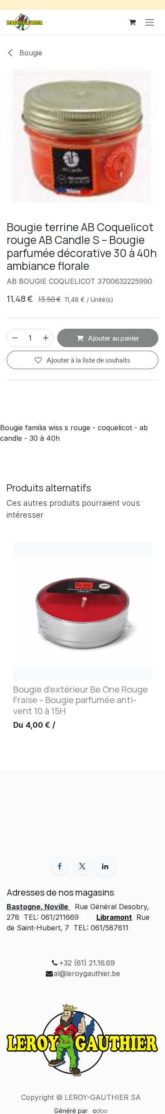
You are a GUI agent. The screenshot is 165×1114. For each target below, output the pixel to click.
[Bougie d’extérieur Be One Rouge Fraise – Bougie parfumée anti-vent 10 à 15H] (82, 611)
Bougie (29, 52)
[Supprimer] (14, 338)
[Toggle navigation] (149, 22)
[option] (82, 638)
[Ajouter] (46, 338)
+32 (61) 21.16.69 (87, 962)
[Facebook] (59, 866)
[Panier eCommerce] (132, 22)
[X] (82, 866)
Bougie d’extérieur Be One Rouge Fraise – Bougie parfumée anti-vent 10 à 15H (80, 700)
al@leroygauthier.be (87, 973)
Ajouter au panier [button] (113, 338)
